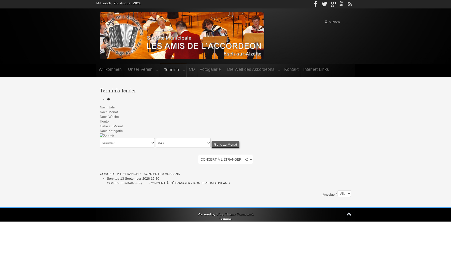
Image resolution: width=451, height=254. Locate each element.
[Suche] (107, 135)
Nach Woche (109, 117)
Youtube (341, 4)
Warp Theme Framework (234, 214)
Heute (104, 121)
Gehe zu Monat (111, 126)
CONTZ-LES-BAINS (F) (124, 183)
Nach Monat (109, 112)
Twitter (324, 4)
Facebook (315, 4)
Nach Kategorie (111, 131)
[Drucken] (108, 99)
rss (349, 4)
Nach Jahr (107, 107)
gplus (332, 4)
